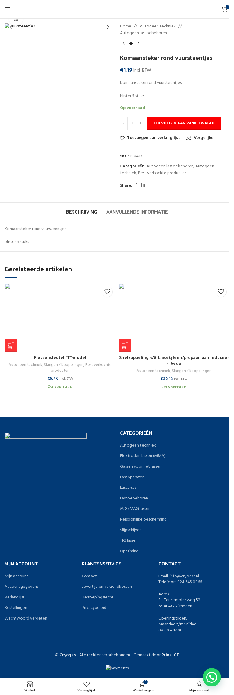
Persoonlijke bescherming (143, 520)
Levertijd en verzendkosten (107, 587)
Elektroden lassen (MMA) (142, 456)
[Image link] (46, 446)
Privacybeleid (94, 608)
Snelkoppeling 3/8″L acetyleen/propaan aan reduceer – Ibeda (174, 360)
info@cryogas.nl (184, 576)
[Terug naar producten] (131, 43)
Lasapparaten (132, 477)
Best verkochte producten (162, 173)
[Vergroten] (16, 19)
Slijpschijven (131, 530)
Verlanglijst (15, 597)
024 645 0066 (189, 582)
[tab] (81, 210)
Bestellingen (16, 608)
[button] (11, 345)
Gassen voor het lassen (140, 467)
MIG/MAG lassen (135, 509)
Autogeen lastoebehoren (143, 33)
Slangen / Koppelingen (63, 365)
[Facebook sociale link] (136, 185)
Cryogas (67, 655)
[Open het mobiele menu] (8, 9)
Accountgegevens (21, 587)
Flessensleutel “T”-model (60, 357)
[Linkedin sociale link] (143, 185)
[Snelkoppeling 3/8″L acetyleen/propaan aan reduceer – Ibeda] (174, 317)
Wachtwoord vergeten (26, 619)
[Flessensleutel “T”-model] (60, 317)
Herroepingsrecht (98, 597)
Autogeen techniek (158, 26)
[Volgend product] (138, 43)
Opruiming (129, 551)
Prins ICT (170, 655)
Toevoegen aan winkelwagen (184, 123)
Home (125, 26)
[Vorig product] (123, 43)
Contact (89, 576)
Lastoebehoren (134, 499)
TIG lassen (129, 541)
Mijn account (16, 576)
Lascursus (128, 488)
